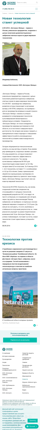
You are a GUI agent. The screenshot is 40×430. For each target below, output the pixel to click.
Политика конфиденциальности (9, 369)
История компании (8, 356)
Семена (24, 362)
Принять (33, 420)
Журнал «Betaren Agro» (29, 382)
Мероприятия (26, 376)
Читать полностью (10, 323)
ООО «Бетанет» (7, 393)
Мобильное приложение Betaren (28, 386)
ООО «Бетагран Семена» (7, 373)
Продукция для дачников (27, 366)
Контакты (25, 393)
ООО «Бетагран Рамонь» (7, 381)
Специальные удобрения (26, 358)
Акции (4, 362)
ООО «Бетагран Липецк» (7, 389)
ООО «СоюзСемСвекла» (9, 377)
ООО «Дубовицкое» (8, 385)
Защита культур (27, 370)
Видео (24, 390)
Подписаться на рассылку (20, 340)
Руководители (6, 359)
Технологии (6, 365)
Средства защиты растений (28, 353)
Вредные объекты (28, 373)
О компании (6, 353)
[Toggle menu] (36, 8)
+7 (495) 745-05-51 (8, 9)
